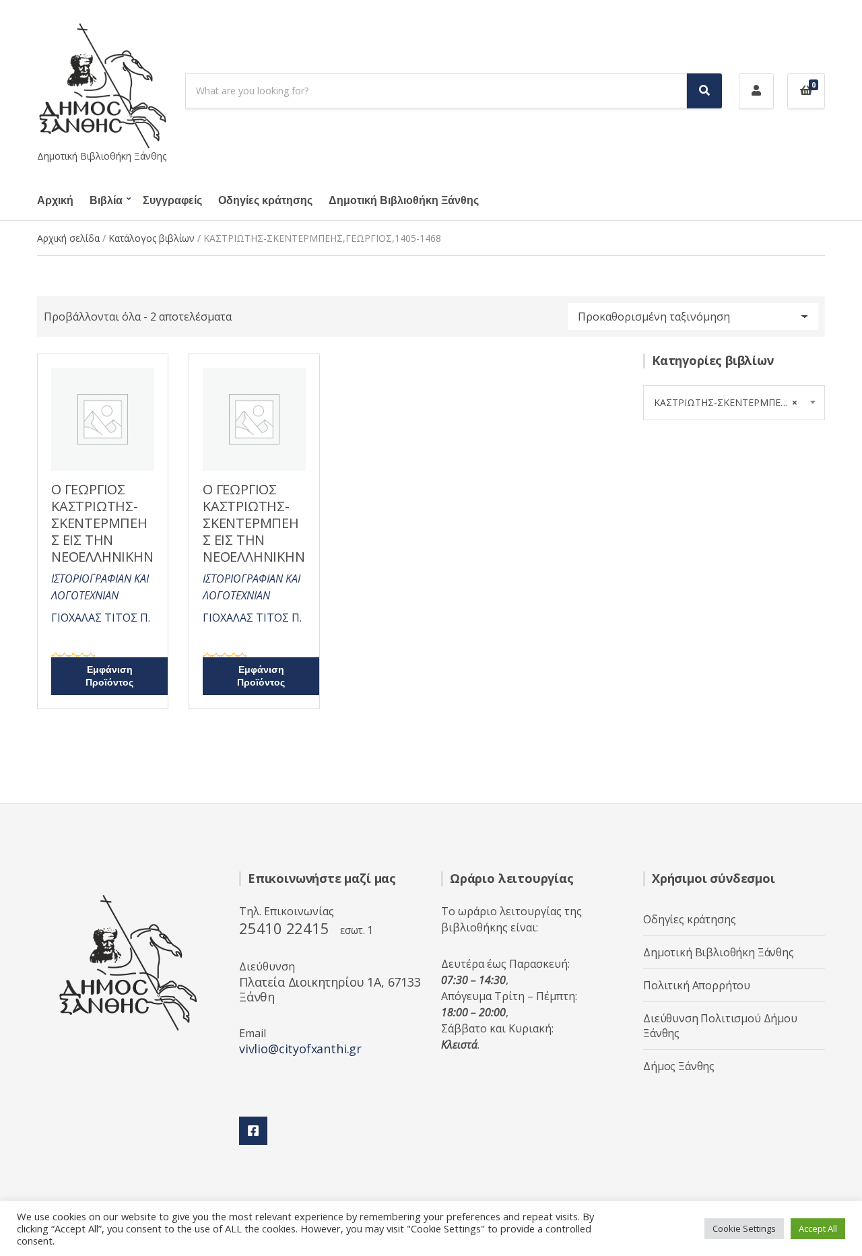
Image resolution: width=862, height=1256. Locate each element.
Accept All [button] (818, 1228)
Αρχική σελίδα (68, 238)
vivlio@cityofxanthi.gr (300, 1048)
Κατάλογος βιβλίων (151, 238)
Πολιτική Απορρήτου (696, 985)
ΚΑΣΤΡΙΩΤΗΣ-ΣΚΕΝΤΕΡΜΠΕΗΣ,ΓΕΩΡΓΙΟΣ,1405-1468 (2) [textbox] (739, 402)
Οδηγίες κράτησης (265, 200)
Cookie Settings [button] (744, 1228)
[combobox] (734, 402)
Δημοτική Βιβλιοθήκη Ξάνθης (404, 200)
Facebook (253, 1131)
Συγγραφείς (172, 200)
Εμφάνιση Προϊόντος (109, 676)
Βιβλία (106, 200)
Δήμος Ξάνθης (679, 1066)
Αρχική (55, 200)
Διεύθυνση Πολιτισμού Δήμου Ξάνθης (720, 1025)
